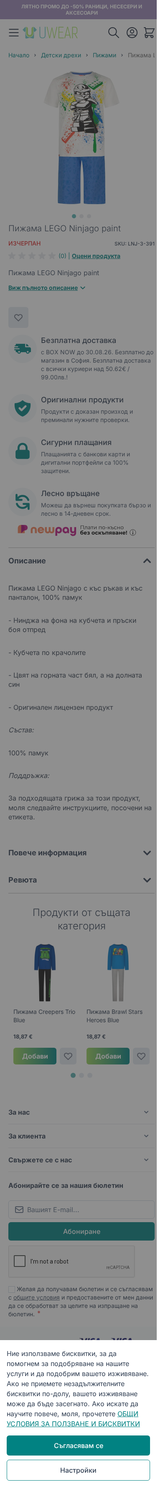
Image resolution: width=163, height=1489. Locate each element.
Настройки (78, 1470)
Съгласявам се (78, 1445)
